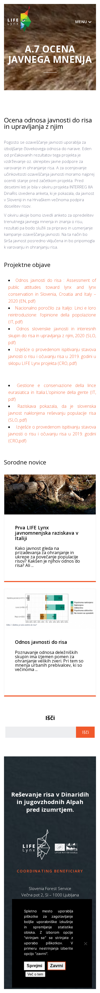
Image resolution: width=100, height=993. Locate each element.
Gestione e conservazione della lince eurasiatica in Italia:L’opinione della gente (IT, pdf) (52, 392)
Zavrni (56, 965)
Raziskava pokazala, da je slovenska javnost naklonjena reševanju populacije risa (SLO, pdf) (52, 413)
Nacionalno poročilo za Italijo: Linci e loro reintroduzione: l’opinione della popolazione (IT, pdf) (52, 315)
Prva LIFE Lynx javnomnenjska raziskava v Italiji (46, 532)
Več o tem (35, 974)
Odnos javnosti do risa (41, 642)
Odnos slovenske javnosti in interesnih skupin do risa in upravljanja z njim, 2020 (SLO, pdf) (52, 335)
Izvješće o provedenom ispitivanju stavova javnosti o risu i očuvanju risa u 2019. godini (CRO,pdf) (52, 434)
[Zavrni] (85, 943)
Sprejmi (34, 965)
